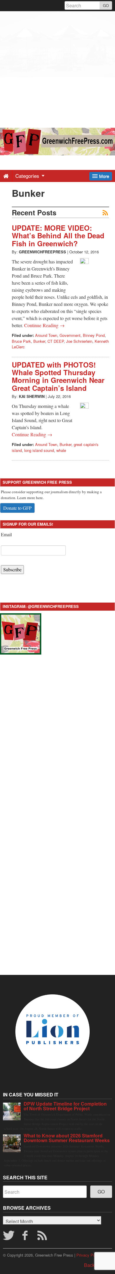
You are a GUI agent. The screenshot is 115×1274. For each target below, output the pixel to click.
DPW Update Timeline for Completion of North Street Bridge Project (65, 1106)
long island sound (39, 450)
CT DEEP (55, 341)
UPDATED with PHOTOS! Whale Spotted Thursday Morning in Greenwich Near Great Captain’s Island (58, 376)
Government (70, 335)
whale (61, 450)
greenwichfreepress (42, 252)
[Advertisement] (57, 68)
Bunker (39, 341)
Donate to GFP (17, 508)
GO (106, 5)
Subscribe (12, 569)
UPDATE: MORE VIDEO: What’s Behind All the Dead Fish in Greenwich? (58, 235)
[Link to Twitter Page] (8, 1237)
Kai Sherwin (32, 396)
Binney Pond (94, 335)
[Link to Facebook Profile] (25, 1237)
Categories (28, 175)
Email (6, 534)
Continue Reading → (44, 325)
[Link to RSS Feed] (43, 1237)
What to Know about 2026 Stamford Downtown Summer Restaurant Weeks (67, 1138)
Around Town (46, 335)
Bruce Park (21, 341)
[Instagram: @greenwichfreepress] (20, 633)
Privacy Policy (88, 1255)
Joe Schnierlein (79, 341)
